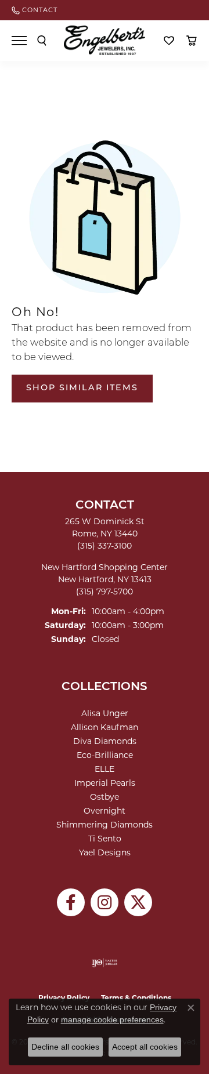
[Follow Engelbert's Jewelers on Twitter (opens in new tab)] (138, 902)
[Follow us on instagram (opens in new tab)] (104, 902)
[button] (42, 40)
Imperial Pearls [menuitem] (104, 783)
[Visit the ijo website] (105, 962)
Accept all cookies (145, 1046)
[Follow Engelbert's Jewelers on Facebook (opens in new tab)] (71, 902)
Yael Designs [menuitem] (105, 852)
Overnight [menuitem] (104, 811)
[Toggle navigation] (19, 40)
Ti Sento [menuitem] (104, 838)
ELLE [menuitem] (104, 769)
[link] (34, 10)
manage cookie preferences (112, 1019)
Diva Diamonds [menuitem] (104, 741)
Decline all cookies (65, 1046)
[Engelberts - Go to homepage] (104, 40)
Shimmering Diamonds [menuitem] (104, 824)
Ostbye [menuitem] (104, 797)
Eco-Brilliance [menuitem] (105, 755)
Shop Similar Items (82, 388)
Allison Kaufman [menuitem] (104, 727)
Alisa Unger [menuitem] (104, 713)
